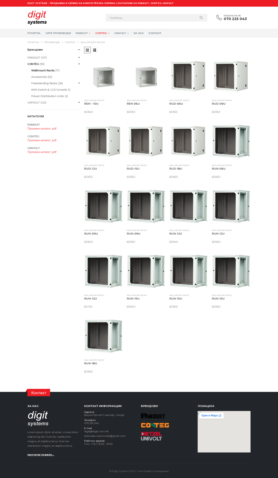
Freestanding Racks (44, 83)
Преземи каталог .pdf (41, 128)
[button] (87, 50)
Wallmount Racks (94, 100)
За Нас (139, 33)
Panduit (82, 33)
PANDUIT (33, 57)
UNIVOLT (33, 102)
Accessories (39, 77)
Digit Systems (120, 471)
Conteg (101, 33)
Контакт (155, 33)
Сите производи (58, 33)
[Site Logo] (37, 18)
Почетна (33, 33)
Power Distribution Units (47, 96)
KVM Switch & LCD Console (49, 89)
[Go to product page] (103, 76)
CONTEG (33, 64)
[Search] (201, 17)
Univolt (120, 33)
